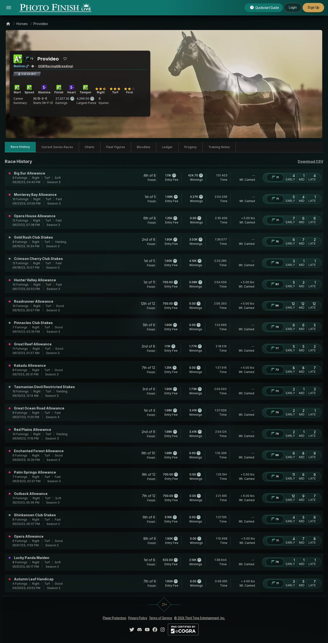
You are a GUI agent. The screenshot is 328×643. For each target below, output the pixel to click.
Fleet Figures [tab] (115, 147)
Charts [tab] (89, 147)
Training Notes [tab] (219, 147)
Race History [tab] (20, 147)
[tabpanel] (164, 375)
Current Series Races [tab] (57, 147)
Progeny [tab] (190, 147)
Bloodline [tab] (143, 147)
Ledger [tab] (167, 147)
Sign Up (313, 7)
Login (293, 7)
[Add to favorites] (65, 58)
